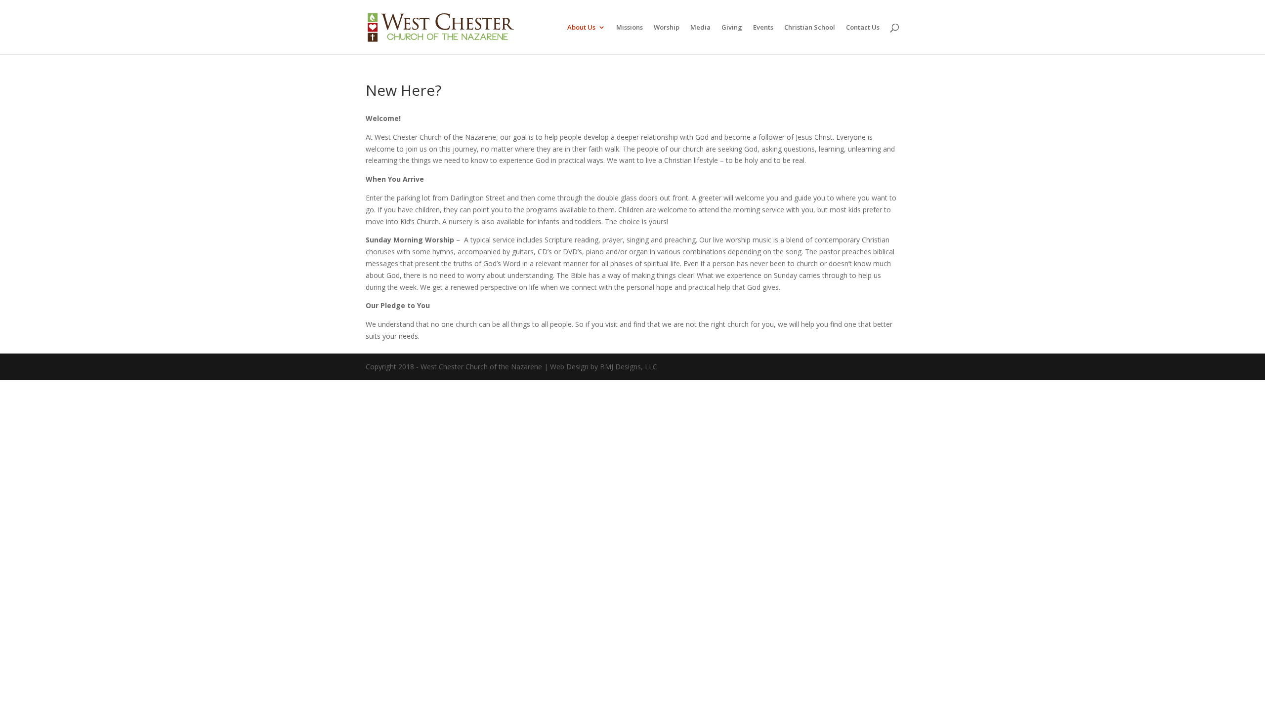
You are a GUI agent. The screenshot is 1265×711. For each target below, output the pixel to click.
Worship (666, 28)
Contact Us (863, 28)
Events (763, 28)
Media (700, 28)
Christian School (809, 28)
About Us (581, 28)
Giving (731, 28)
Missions (629, 28)
